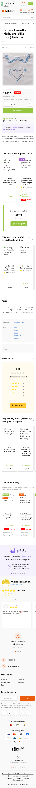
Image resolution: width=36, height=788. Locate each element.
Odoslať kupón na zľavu (18, 421)
